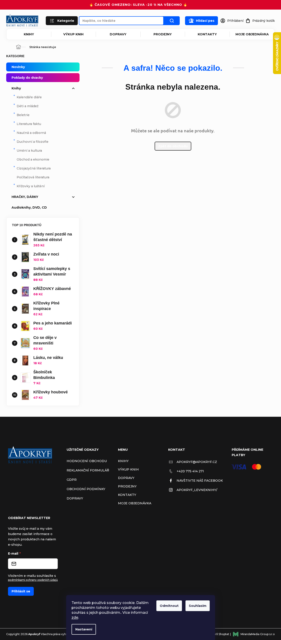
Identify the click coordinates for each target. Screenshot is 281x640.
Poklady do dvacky (27, 78)
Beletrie (23, 115)
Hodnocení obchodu (87, 461)
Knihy (29, 34)
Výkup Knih (73, 34)
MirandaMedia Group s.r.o (258, 634)
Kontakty (207, 34)
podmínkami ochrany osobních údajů (33, 580)
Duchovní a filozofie (32, 142)
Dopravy (118, 34)
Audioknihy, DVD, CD (29, 207)
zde (75, 617)
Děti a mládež (27, 106)
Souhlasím (197, 606)
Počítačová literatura (33, 177)
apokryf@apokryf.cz (197, 462)
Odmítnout (169, 606)
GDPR (72, 480)
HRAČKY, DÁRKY (25, 197)
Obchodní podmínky (86, 489)
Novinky (18, 67)
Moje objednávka (252, 34)
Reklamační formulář (88, 470)
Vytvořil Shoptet (218, 634)
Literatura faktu (29, 124)
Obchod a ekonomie (33, 159)
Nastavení (83, 629)
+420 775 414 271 (190, 471)
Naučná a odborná (31, 133)
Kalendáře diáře (29, 97)
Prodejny (162, 34)
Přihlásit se (21, 591)
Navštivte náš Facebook (200, 481)
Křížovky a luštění (31, 186)
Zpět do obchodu (173, 146)
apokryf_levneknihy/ (197, 490)
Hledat (172, 20)
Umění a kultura (29, 151)
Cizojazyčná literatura (34, 168)
